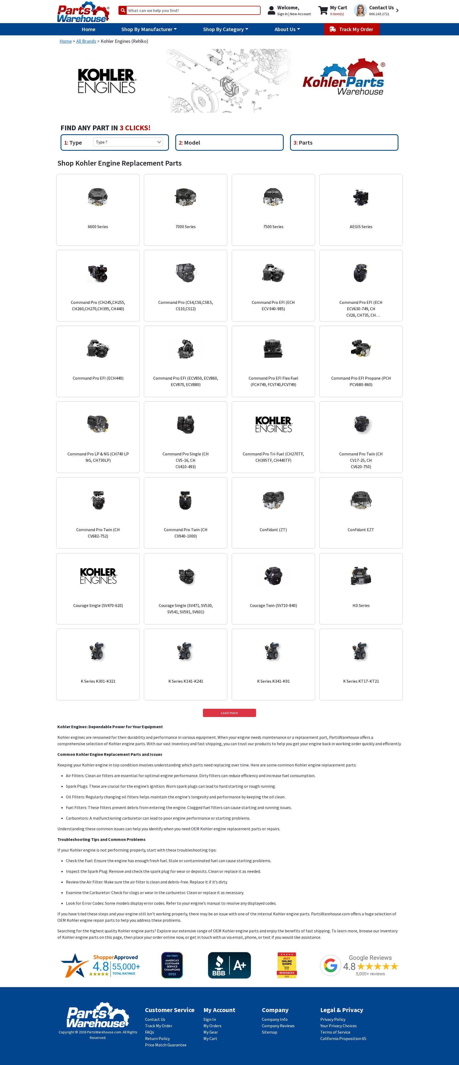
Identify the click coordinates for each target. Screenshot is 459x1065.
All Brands (86, 41)
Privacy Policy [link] (332, 1019)
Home (88, 29)
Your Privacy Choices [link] (338, 1025)
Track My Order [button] (356, 29)
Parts (305, 142)
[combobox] (128, 141)
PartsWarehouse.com (104, 1032)
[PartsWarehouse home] (83, 9)
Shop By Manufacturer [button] (146, 29)
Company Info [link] (275, 1019)
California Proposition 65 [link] (343, 1038)
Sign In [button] (282, 13)
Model (191, 142)
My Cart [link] (210, 1038)
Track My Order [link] (158, 1025)
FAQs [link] (149, 1032)
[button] (377, 10)
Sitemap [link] (269, 1032)
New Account (300, 13)
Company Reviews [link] (278, 1025)
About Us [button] (285, 29)
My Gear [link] (210, 1032)
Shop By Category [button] (223, 29)
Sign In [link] (209, 1019)
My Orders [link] (212, 1025)
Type (75, 142)
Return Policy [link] (157, 1038)
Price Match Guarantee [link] (165, 1044)
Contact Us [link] (155, 1019)
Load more (229, 712)
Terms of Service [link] (335, 1032)
